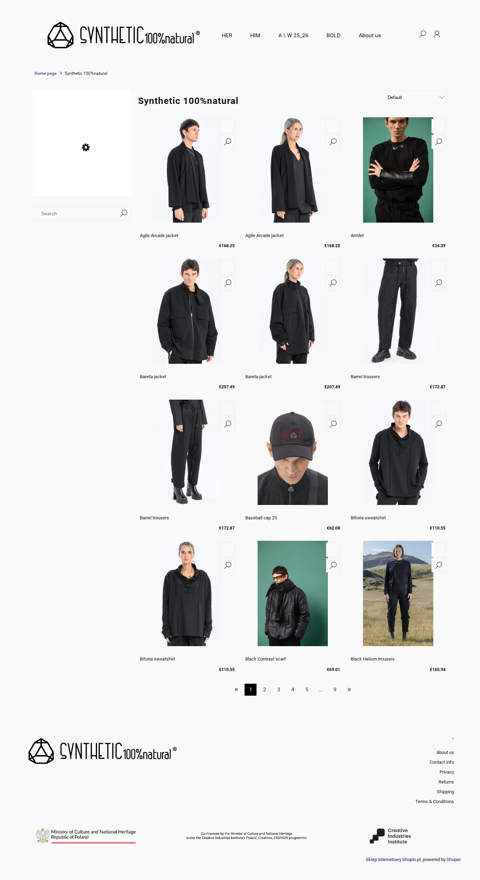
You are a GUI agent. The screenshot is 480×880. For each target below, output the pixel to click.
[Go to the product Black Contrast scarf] (293, 597)
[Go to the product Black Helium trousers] (398, 597)
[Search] (124, 213)
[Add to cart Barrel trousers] (439, 267)
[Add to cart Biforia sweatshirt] (439, 408)
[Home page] (123, 34)
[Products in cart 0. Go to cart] (408, 34)
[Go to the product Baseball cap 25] (293, 456)
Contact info (442, 762)
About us (445, 752)
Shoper (453, 859)
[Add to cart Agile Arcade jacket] (228, 126)
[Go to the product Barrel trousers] (398, 314)
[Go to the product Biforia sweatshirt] (398, 456)
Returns (446, 781)
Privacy (447, 772)
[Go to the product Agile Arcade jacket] (187, 173)
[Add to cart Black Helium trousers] (439, 550)
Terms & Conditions (434, 801)
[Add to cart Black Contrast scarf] (333, 550)
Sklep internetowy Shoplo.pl (393, 859)
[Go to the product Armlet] (398, 173)
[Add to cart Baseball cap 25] (333, 408)
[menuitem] (227, 35)
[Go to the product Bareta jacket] (187, 314)
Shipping (445, 791)
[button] (228, 142)
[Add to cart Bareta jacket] (228, 267)
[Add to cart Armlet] (439, 126)
